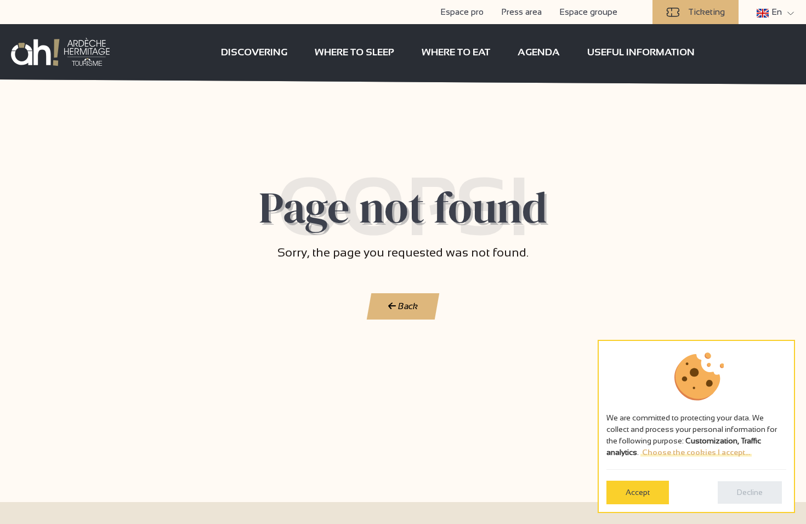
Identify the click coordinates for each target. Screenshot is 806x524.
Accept (638, 492)
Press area (521, 11)
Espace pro (462, 11)
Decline (750, 492)
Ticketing (706, 11)
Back (407, 306)
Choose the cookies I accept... (696, 452)
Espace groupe (588, 11)
